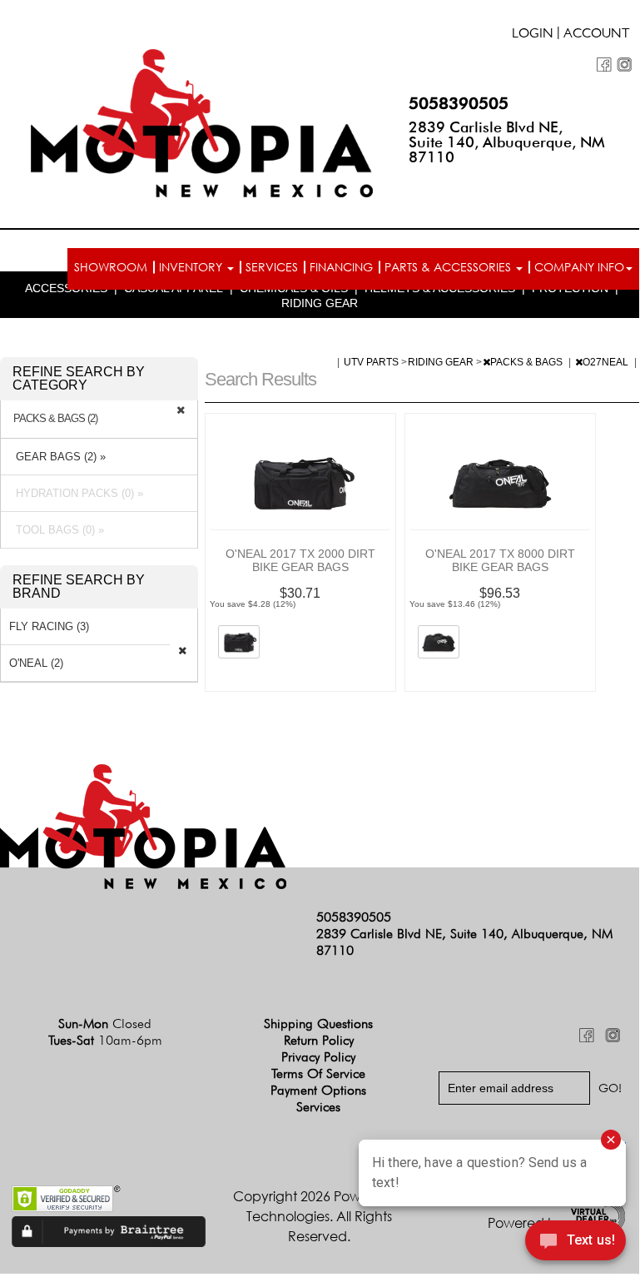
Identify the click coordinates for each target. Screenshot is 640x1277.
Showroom (110, 267)
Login (532, 35)
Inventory (192, 267)
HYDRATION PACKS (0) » (76, 493)
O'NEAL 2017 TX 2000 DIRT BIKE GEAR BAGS (300, 560)
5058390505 (459, 103)
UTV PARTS (372, 362)
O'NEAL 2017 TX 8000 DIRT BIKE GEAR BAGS (500, 560)
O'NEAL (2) (36, 663)
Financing (341, 267)
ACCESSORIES (66, 288)
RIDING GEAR (319, 303)
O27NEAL (607, 362)
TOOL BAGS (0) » (56, 530)
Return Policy (319, 1040)
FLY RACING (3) (49, 626)
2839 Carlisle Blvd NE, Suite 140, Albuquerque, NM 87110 (507, 142)
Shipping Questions (318, 1023)
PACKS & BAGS (527, 362)
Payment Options (318, 1090)
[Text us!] (575, 1242)
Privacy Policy (318, 1057)
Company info (579, 267)
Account (596, 35)
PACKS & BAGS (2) (55, 419)
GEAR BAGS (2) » (57, 456)
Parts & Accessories (449, 267)
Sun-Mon (104, 1023)
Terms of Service (318, 1073)
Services (272, 267)
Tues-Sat (105, 1040)
